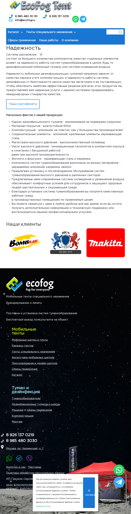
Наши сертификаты (23, 104)
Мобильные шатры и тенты (30, 340)
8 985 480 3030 (21, 441)
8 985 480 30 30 (26, 16)
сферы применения (39, 410)
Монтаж (17, 422)
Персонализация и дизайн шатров (34, 363)
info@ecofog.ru (25, 20)
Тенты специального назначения (33, 352)
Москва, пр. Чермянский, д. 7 (24, 448)
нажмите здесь (43, 506)
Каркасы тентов (22, 346)
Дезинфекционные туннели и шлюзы (36, 404)
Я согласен (90, 493)
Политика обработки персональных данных (35, 473)
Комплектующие (23, 416)
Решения (17, 410)
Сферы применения (24, 369)
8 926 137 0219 (59, 16)
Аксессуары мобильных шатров (33, 357)
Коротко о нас (16, 467)
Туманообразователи (26, 398)
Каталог (17, 375)
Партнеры (34, 467)
